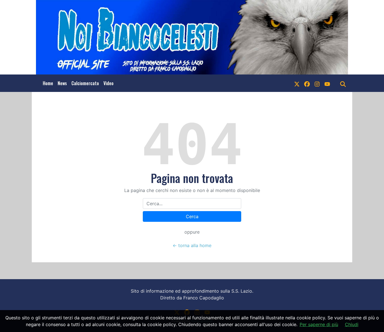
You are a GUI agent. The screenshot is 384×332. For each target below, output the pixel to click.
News (62, 83)
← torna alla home (192, 245)
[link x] (297, 83)
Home (48, 83)
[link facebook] (307, 83)
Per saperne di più (319, 324)
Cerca (192, 216)
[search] (343, 83)
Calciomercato (85, 83)
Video (108, 83)
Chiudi (351, 324)
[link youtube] (327, 83)
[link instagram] (317, 83)
